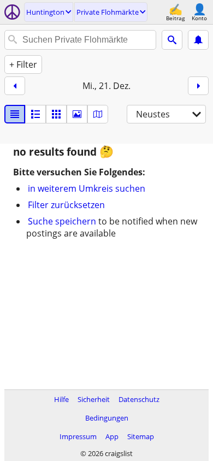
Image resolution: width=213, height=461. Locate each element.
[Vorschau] (35, 114)
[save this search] (198, 40)
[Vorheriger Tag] (14, 85)
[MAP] (97, 114)
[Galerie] (77, 114)
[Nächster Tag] (198, 85)
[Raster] (56, 114)
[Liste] (14, 114)
